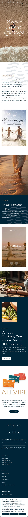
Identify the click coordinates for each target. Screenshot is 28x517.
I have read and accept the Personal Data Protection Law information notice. (14, 448)
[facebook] (9, 432)
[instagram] (14, 432)
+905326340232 (7, 491)
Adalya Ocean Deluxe (7, 462)
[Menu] (2, 3)
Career (3, 482)
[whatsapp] (18, 432)
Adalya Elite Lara (6, 460)
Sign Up (22, 444)
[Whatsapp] (26, 3)
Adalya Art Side (6, 464)
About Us (4, 476)
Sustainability (5, 479)
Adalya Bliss (5, 458)
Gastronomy (5, 470)
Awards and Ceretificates (8, 485)
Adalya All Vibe (5, 473)
